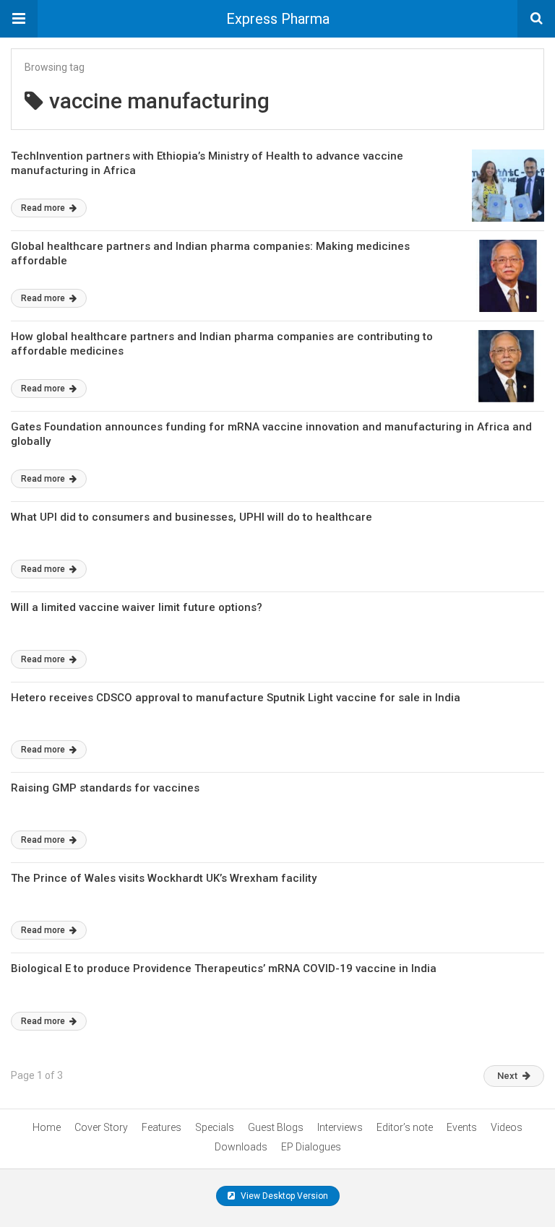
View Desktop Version (283, 1196)
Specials (214, 1127)
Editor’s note (405, 1127)
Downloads (241, 1147)
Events (462, 1127)
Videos (506, 1127)
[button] (19, 19)
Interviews (340, 1127)
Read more (44, 208)
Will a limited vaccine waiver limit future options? (136, 607)
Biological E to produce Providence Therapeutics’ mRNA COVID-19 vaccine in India (223, 968)
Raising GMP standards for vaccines (105, 787)
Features (161, 1127)
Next (507, 1075)
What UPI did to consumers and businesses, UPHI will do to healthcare (191, 517)
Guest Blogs (276, 1127)
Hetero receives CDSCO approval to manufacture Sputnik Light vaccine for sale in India (235, 697)
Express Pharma (278, 18)
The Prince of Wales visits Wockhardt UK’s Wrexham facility (164, 878)
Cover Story (101, 1127)
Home (47, 1127)
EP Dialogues (311, 1147)
